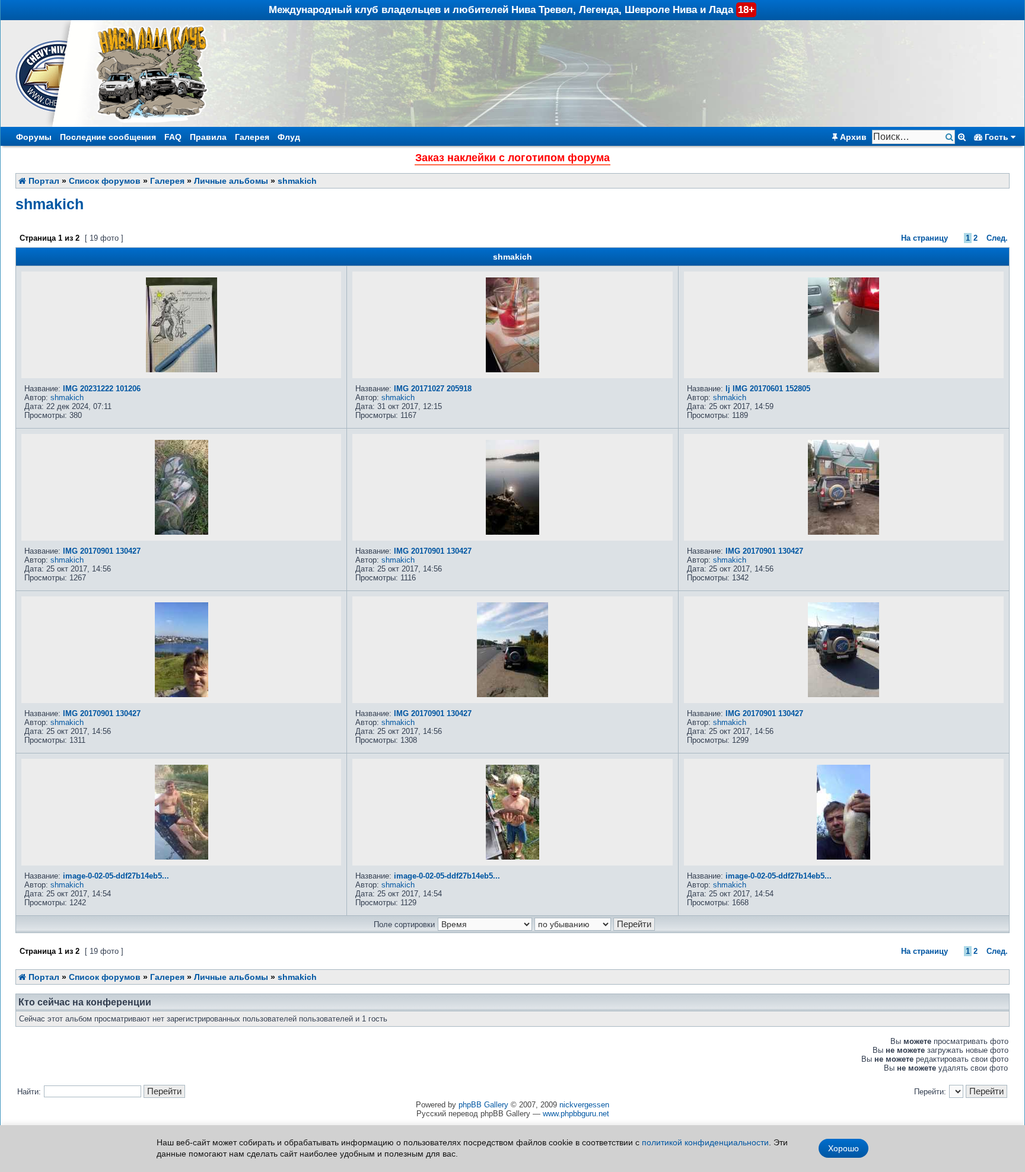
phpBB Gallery (483, 1104)
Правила (208, 137)
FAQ (173, 137)
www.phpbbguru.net (576, 1113)
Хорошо (843, 1148)
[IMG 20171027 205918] (512, 369)
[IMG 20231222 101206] (181, 369)
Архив (852, 137)
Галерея (252, 137)
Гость (996, 137)
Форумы (34, 137)
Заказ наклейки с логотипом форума (512, 158)
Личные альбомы (231, 181)
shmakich (297, 181)
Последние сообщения (108, 137)
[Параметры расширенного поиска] (962, 137)
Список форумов (105, 181)
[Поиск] (951, 137)
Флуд (289, 137)
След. (997, 238)
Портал (42, 181)
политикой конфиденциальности (705, 1142)
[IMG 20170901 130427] (181, 531)
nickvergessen (584, 1104)
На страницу (924, 238)
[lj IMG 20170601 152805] (843, 369)
